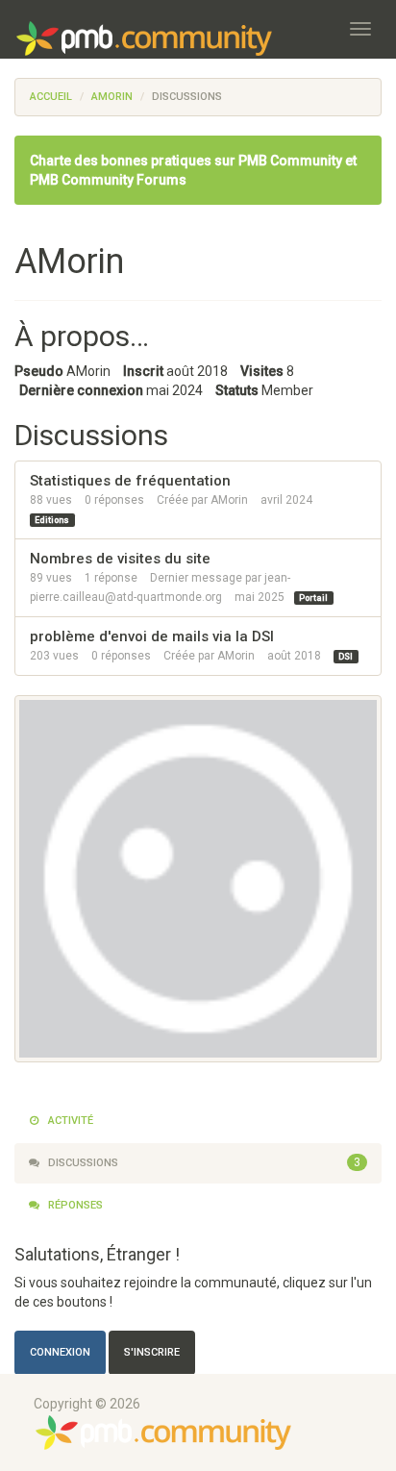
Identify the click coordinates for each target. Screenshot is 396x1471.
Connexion (60, 1352)
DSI (345, 656)
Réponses (74, 1205)
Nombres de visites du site (120, 558)
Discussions (202, 1162)
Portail (313, 598)
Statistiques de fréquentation (130, 480)
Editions (52, 520)
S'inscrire (152, 1352)
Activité (69, 1120)
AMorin (229, 500)
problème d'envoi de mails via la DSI (152, 636)
